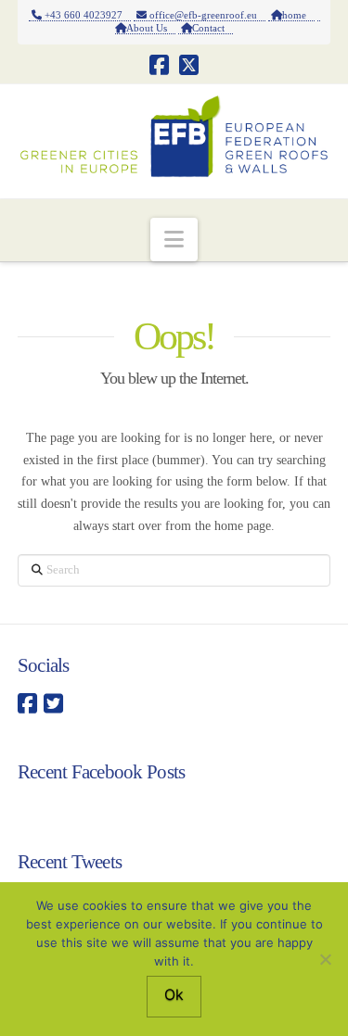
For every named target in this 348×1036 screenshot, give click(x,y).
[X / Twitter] (189, 65)
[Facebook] (159, 65)
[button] (174, 239)
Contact (212, 27)
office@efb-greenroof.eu (206, 14)
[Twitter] (53, 704)
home (298, 14)
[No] (325, 959)
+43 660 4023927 (86, 14)
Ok (174, 994)
